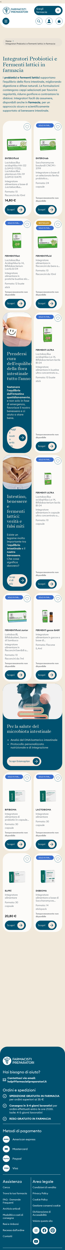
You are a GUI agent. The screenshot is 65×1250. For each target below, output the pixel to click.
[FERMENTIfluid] (48, 235)
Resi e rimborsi (11, 1224)
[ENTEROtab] (48, 138)
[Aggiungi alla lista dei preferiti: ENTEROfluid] (27, 126)
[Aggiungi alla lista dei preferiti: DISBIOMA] (57, 859)
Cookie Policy (40, 1199)
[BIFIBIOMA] (17, 789)
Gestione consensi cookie (46, 1205)
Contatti (7, 1236)
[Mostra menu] (5, 21)
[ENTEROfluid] (17, 138)
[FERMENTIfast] (17, 235)
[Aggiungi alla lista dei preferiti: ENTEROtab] (57, 126)
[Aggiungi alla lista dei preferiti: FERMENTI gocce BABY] (57, 598)
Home (8, 41)
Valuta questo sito (43, 1220)
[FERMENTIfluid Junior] (17, 610)
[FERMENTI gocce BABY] (48, 610)
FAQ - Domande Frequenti (12, 1201)
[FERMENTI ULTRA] (48, 329)
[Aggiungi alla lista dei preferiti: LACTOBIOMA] (57, 778)
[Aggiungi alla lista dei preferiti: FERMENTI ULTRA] (57, 318)
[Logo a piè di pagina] (18, 1061)
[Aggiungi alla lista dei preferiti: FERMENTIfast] (27, 224)
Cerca (6, 1187)
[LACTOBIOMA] (48, 789)
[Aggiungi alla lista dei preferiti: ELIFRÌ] (27, 859)
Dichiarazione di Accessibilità (42, 1213)
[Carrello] (59, 21)
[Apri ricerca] (38, 21)
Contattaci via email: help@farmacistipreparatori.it (27, 1079)
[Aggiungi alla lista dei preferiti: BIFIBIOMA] (27, 778)
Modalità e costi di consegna (13, 1216)
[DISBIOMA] (48, 870)
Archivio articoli (11, 1208)
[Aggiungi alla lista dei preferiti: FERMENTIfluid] (57, 225)
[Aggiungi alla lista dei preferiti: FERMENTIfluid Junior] (27, 598)
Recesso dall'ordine (13, 1230)
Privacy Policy (40, 1193)
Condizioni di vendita (44, 1187)
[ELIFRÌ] (17, 870)
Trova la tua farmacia (15, 1193)
